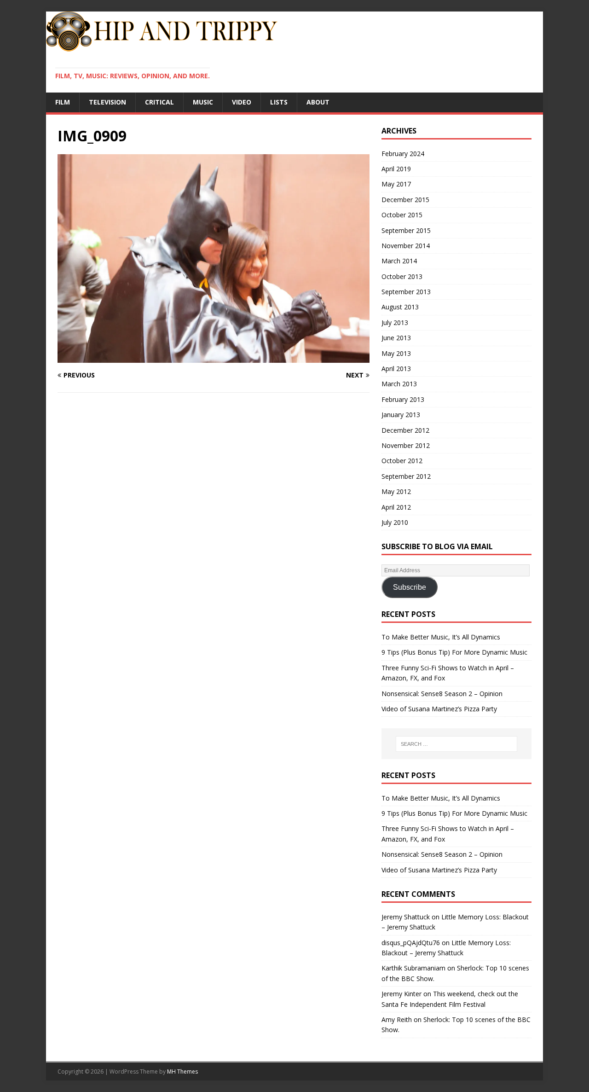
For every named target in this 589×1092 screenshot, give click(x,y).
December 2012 (405, 430)
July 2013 (394, 322)
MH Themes (182, 1071)
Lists (279, 102)
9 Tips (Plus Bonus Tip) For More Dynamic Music (454, 652)
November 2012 (405, 445)
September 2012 (406, 476)
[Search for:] (456, 744)
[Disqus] (214, 519)
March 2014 (399, 260)
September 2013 (406, 291)
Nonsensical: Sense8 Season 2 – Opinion (441, 693)
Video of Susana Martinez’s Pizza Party (439, 708)
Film (62, 102)
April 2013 (396, 368)
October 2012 (401, 460)
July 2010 (394, 522)
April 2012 (396, 507)
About (317, 102)
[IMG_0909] (214, 357)
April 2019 (396, 168)
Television (107, 102)
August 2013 (400, 306)
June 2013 (396, 337)
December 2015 (405, 199)
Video (241, 102)
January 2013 (400, 414)
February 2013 (402, 399)
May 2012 (396, 491)
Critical (159, 102)
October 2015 (401, 214)
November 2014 (405, 245)
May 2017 (396, 184)
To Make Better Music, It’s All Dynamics (440, 637)
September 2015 (406, 230)
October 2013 (401, 276)
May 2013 (396, 353)
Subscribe (409, 587)
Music (203, 102)
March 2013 (399, 383)
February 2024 (402, 153)
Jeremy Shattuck (405, 916)
